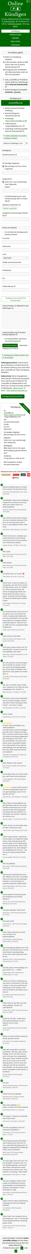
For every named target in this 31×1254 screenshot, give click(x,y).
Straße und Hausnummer (11, 262)
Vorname (5, 238)
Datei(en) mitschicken (10, 205)
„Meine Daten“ (18, 388)
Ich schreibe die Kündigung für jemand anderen (16, 233)
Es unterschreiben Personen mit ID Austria (16, 340)
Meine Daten (15, 41)
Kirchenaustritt (9, 21)
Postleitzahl (6, 270)
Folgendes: (9, 169)
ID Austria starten (10, 345)
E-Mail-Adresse (7, 286)
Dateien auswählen (9, 208)
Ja (21, 1248)
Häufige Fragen (15, 34)
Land (4, 254)
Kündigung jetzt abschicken (12, 396)
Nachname (6, 246)
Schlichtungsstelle (14, 24)
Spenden (15, 38)
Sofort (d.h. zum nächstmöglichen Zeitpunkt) (16, 183)
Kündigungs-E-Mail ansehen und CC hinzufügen (15, 356)
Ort (3, 278)
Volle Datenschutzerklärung (16, 390)
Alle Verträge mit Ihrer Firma (15, 166)
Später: (7, 187)
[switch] (28, 1)
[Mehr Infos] (19, 67)
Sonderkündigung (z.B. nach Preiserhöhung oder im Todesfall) (16, 198)
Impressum (15, 45)
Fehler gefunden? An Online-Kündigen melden (15, 137)
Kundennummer (8, 155)
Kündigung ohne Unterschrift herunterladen (15, 299)
